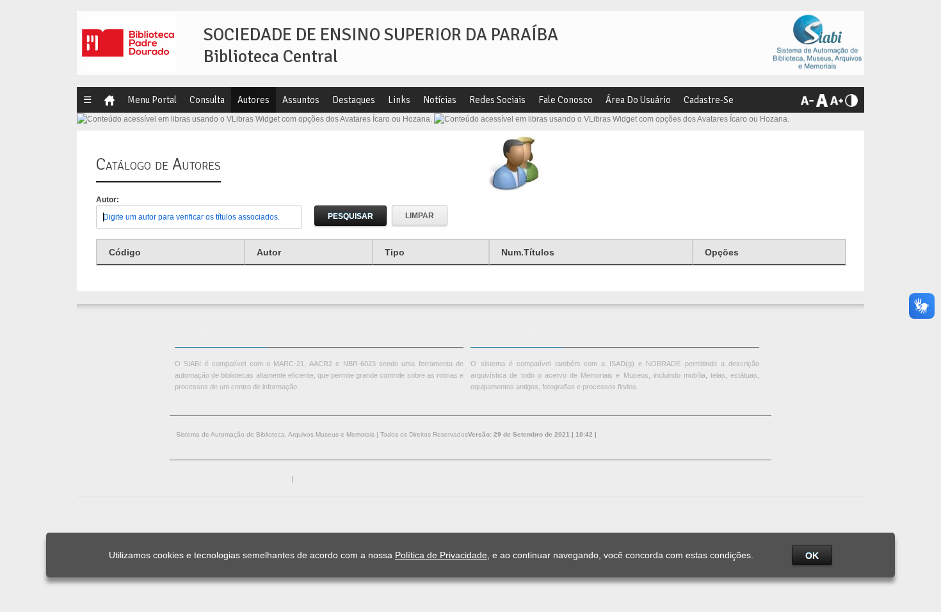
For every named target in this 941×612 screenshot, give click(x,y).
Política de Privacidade (441, 555)
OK (812, 556)
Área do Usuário (638, 100)
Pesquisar (350, 216)
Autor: (107, 199)
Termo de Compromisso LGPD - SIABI (229, 479)
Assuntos (300, 100)
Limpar (419, 215)
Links (399, 100)
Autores (253, 100)
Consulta (207, 100)
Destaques (353, 100)
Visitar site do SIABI (627, 435)
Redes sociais (497, 100)
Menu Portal (152, 100)
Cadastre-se (709, 100)
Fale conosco (565, 100)
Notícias (439, 100)
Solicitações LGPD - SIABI (336, 479)
